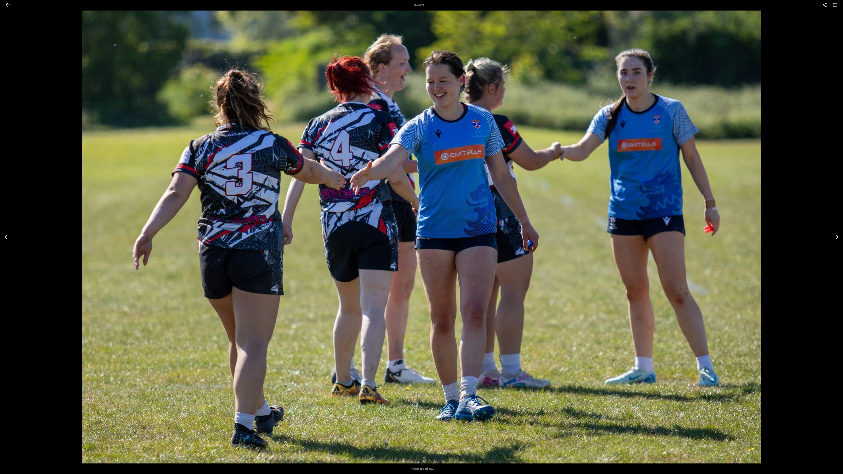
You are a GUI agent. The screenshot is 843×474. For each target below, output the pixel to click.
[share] (824, 5)
